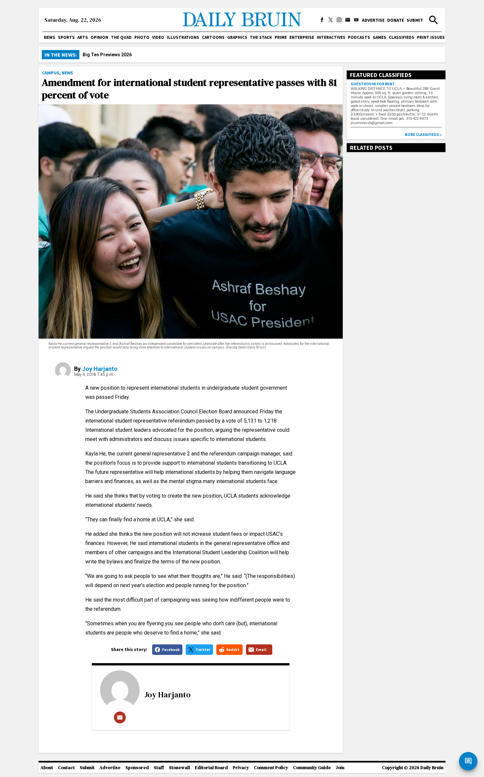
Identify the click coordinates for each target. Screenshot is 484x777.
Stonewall (179, 767)
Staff (159, 767)
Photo (141, 37)
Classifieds (401, 37)
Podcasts (359, 37)
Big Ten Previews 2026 (107, 54)
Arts (82, 37)
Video (158, 37)
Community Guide (312, 767)
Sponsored (137, 767)
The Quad (121, 37)
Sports (66, 37)
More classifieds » (423, 134)
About (46, 767)
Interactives (331, 37)
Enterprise (301, 37)
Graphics (237, 37)
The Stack (261, 37)
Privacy (241, 767)
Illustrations (183, 37)
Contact (66, 767)
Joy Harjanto (100, 368)
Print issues (431, 37)
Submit (415, 20)
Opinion (99, 37)
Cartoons (213, 37)
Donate (395, 20)
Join (340, 767)
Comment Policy (271, 767)
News (49, 37)
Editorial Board (211, 767)
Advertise (373, 20)
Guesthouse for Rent (373, 83)
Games (379, 37)
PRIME (281, 37)
